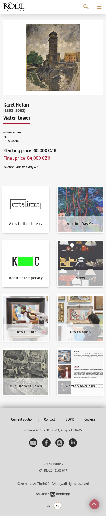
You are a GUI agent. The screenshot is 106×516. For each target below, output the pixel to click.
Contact (49, 419)
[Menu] (99, 6)
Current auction (22, 419)
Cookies (89, 419)
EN (58, 506)
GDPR (70, 419)
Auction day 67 (27, 167)
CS (48, 506)
